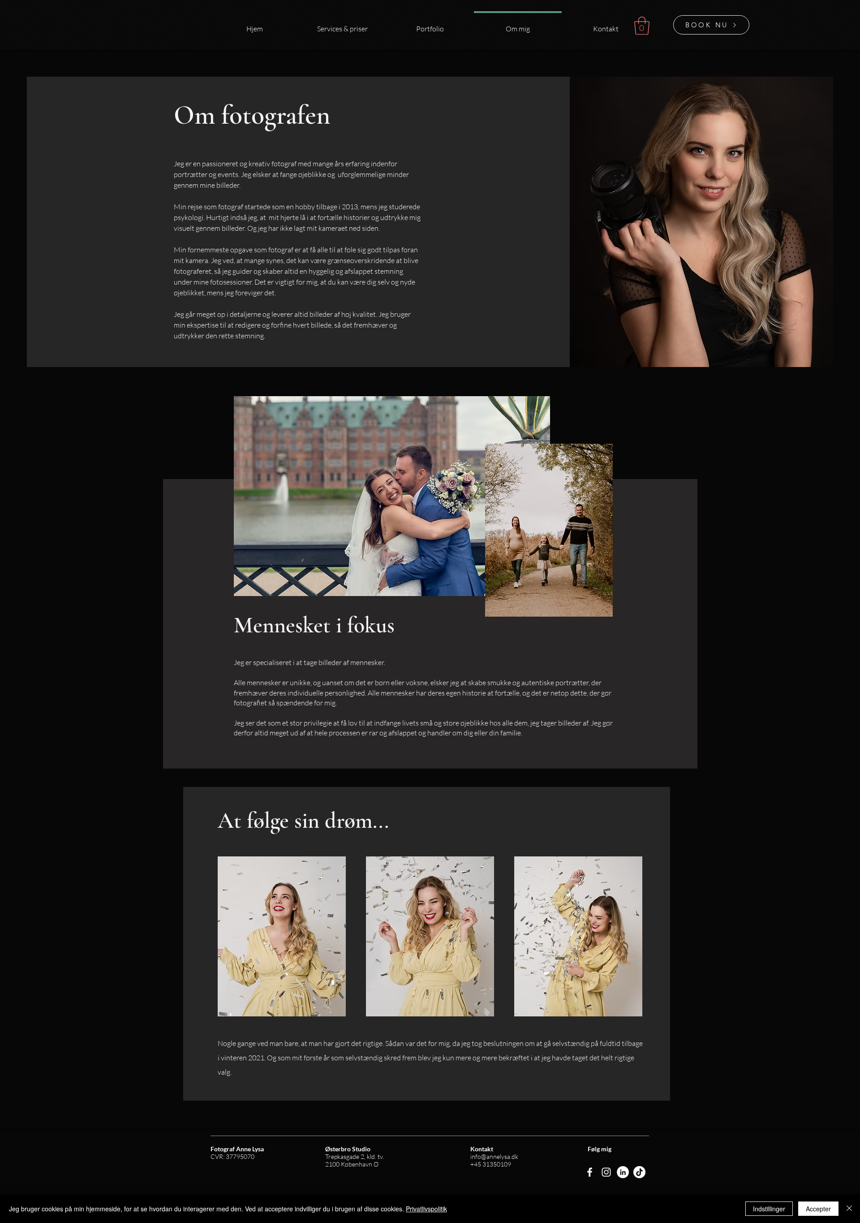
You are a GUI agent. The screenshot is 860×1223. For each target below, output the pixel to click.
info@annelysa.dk (494, 1156)
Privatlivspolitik (426, 1208)
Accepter (818, 1208)
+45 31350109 (490, 1164)
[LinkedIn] (623, 1172)
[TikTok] (639, 1172)
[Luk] (849, 1208)
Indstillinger (769, 1208)
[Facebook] (590, 1172)
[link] (641, 26)
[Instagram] (606, 1172)
